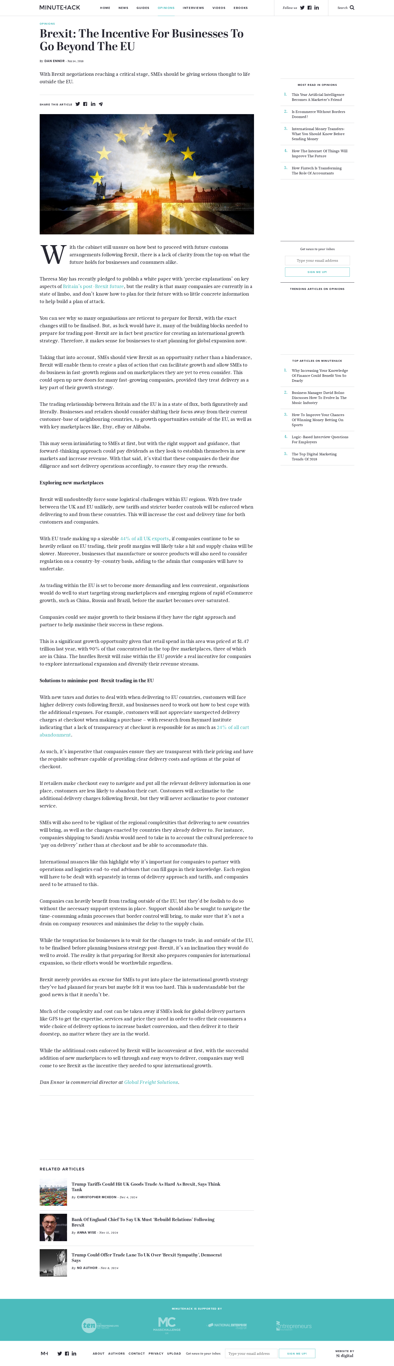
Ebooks (241, 8)
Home (105, 8)
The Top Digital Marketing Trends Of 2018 (314, 457)
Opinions (166, 8)
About (99, 1354)
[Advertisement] (147, 1127)
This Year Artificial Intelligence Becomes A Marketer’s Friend (318, 97)
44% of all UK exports (144, 538)
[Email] (101, 104)
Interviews (193, 8)
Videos (219, 8)
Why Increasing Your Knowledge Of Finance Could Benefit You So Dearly (320, 375)
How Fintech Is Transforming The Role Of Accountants (317, 171)
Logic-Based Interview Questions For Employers (320, 440)
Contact (137, 1354)
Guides (143, 8)
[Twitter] (77, 104)
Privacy (156, 1354)
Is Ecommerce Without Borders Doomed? (318, 114)
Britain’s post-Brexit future (93, 286)
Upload (174, 1354)
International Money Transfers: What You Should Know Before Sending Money (318, 134)
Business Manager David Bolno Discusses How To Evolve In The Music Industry (319, 397)
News (123, 8)
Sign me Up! (297, 1353)
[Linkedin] (93, 104)
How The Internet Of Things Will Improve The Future (319, 154)
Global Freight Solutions (151, 1082)
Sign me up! (317, 272)
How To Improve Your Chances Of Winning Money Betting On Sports (318, 419)
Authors (116, 1354)
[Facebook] (85, 104)
